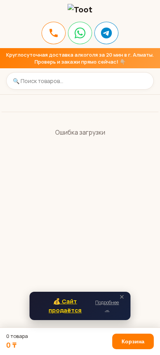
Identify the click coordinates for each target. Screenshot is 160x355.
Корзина (133, 341)
